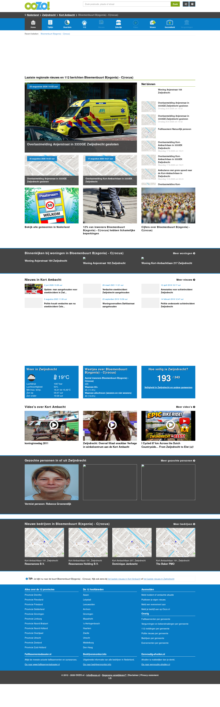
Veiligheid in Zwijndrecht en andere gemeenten (168, 387)
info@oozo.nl (93, 675)
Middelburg (88, 642)
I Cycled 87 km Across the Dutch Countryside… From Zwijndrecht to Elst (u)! (167, 444)
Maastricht (88, 618)
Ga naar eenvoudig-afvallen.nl (155, 664)
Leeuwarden (89, 604)
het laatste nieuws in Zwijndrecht (159, 578)
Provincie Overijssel (34, 632)
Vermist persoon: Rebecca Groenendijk (48, 504)
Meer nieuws (184, 279)
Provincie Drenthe (33, 594)
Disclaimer (133, 675)
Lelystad (87, 599)
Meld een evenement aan (153, 604)
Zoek (175, 4)
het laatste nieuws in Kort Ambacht (124, 578)
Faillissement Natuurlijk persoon (174, 128)
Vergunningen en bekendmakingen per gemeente (164, 623)
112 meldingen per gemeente (155, 628)
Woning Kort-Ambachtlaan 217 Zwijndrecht (166, 263)
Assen (86, 594)
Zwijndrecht (49, 15)
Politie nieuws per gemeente (154, 633)
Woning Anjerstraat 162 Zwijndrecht (104, 263)
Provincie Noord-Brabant (36, 623)
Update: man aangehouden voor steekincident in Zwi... (60, 291)
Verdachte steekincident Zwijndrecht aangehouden (116, 291)
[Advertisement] (110, 342)
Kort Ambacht (67, 15)
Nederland (33, 15)
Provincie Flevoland (34, 599)
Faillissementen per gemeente (155, 618)
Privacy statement (149, 675)
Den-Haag (88, 647)
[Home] (37, 5)
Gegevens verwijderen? (114, 675)
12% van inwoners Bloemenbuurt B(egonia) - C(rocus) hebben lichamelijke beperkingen (109, 230)
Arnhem (87, 609)
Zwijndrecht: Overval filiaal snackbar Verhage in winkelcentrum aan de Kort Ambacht (110, 444)
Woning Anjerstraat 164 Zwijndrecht (170, 91)
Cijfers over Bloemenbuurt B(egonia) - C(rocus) (165, 228)
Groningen (88, 613)
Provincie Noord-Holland (36, 628)
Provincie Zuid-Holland (35, 647)
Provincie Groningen (34, 613)
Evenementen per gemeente (155, 642)
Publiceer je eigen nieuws (153, 599)
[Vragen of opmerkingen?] (192, 4)
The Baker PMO (165, 564)
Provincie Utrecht (33, 637)
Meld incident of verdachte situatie (157, 594)
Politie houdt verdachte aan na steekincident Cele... (60, 305)
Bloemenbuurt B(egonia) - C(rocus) (55, 33)
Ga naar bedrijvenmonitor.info (97, 664)
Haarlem (87, 628)
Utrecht (86, 637)
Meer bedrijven (183, 524)
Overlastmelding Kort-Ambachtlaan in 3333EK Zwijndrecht (170, 145)
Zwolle (86, 632)
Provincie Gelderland (34, 609)
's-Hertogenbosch (91, 623)
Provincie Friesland (34, 604)
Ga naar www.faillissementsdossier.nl (42, 664)
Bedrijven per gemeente (152, 638)
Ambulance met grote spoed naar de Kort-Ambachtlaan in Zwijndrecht (175, 173)
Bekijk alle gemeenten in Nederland (47, 227)
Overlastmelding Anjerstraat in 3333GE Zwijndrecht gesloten (73, 144)
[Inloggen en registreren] (186, 4)
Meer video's (184, 406)
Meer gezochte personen (177, 460)
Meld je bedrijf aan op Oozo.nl (155, 609)
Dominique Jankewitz (125, 564)
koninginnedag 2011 (36, 443)
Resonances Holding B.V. (83, 564)
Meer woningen (183, 253)
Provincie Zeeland (33, 642)
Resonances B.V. (35, 564)
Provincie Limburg (33, 618)
